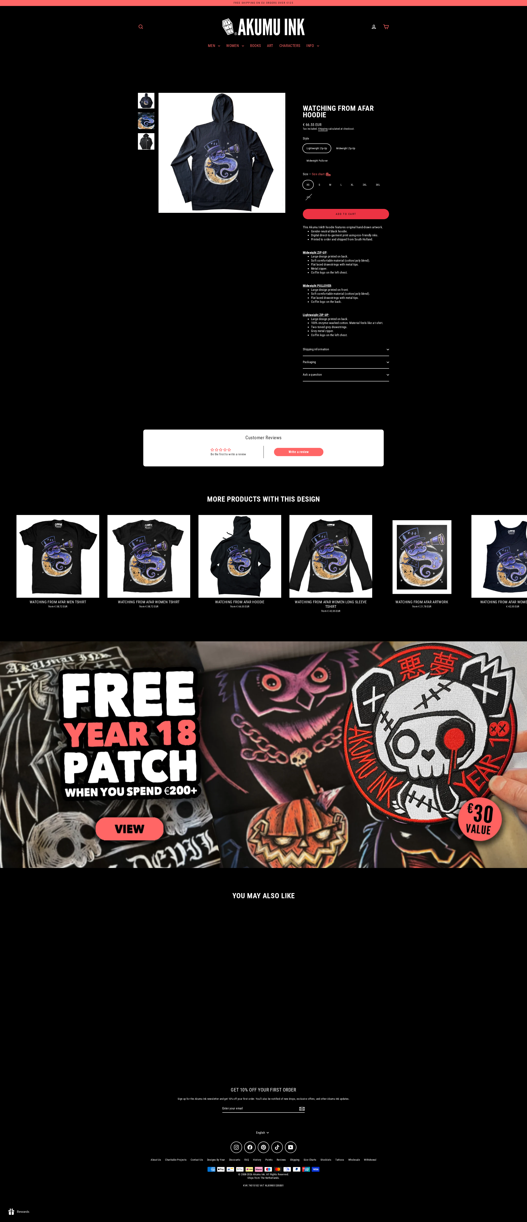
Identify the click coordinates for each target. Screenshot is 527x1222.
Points (269, 1159)
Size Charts (310, 1159)
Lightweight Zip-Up (317, 148)
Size (314, 174)
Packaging (309, 362)
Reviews (281, 1159)
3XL (378, 184)
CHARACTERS (289, 45)
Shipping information (316, 349)
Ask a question (312, 374)
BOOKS (255, 45)
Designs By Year (216, 1159)
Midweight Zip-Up (345, 148)
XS (308, 184)
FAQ (246, 1159)
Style (306, 138)
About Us (156, 1159)
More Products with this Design (263, 499)
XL (352, 184)
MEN (212, 45)
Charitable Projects (176, 1159)
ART (270, 45)
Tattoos (339, 1159)
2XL (365, 184)
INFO (310, 45)
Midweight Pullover (317, 160)
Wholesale (354, 1159)
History (257, 1159)
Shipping (323, 128)
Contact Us (197, 1159)
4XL (309, 197)
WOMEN (233, 45)
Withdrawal (370, 1159)
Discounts (234, 1159)
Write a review (299, 452)
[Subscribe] (301, 1109)
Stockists (326, 1159)
